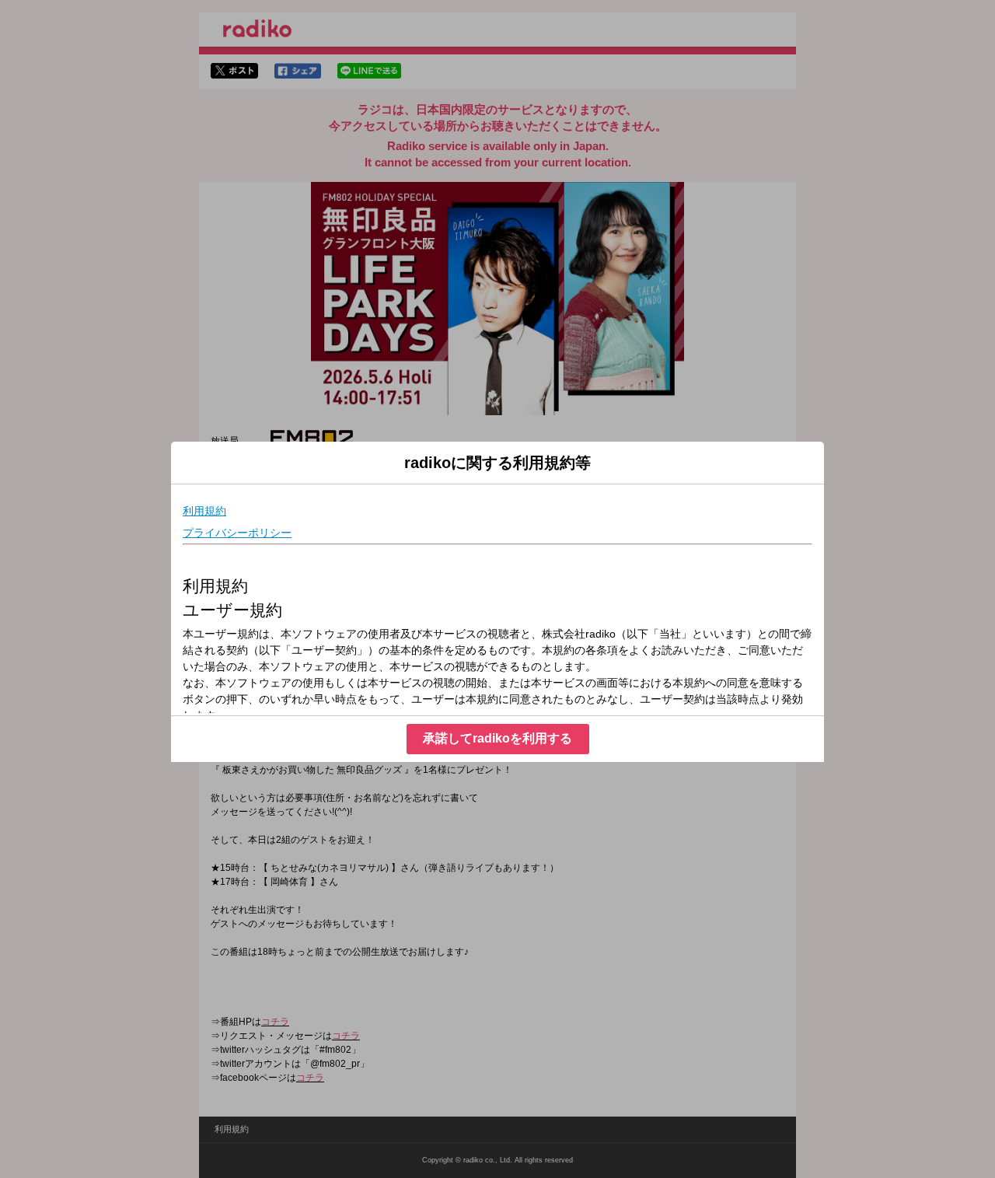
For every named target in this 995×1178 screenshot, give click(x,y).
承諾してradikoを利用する (497, 738)
